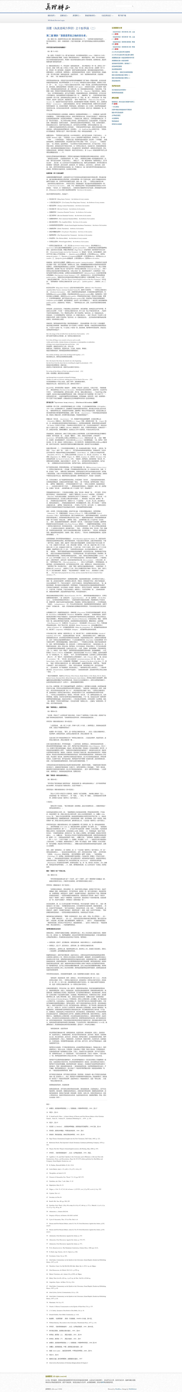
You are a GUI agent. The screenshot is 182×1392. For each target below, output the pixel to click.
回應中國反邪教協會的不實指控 (122, 109)
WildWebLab (132, 1389)
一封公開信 (115, 107)
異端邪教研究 (90, 15)
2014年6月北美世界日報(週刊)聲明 (123, 55)
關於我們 (52, 15)
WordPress (118, 1389)
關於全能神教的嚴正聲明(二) (121, 78)
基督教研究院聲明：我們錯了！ (122, 63)
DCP (102, 1382)
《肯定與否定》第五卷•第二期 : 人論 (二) (123, 33)
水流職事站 (115, 118)
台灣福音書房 (116, 115)
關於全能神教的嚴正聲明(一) (121, 75)
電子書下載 (122, 15)
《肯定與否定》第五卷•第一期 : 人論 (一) (123, 38)
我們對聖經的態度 (117, 93)
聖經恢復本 (115, 121)
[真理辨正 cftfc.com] (58, 10)
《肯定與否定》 (107, 15)
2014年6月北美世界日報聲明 (121, 52)
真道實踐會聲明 (117, 69)
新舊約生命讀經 (117, 124)
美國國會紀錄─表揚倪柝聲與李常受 (123, 58)
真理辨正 (76, 15)
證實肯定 (64, 15)
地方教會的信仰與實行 (119, 90)
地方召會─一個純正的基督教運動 (122, 72)
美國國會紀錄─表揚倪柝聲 (120, 60)
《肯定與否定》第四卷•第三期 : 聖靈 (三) (123, 48)
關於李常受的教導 (117, 112)
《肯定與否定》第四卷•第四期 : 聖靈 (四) (123, 43)
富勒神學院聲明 (117, 66)
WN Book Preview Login (56, 20)
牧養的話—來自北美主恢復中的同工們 (123, 103)
